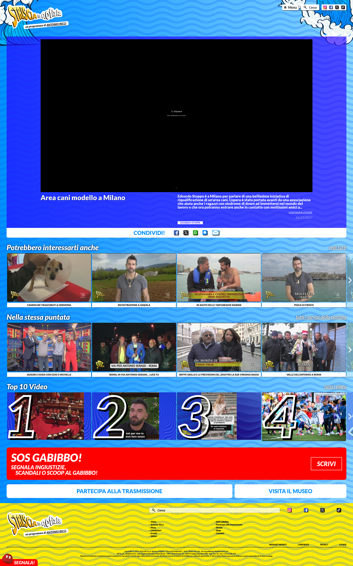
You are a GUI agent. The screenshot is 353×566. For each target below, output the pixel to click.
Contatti (220, 533)
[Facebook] (331, 7)
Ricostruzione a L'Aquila (134, 305)
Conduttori (156, 530)
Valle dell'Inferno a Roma (304, 374)
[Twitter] (337, 7)
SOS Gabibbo (222, 521)
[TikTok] (343, 7)
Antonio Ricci (157, 524)
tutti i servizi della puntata (321, 317)
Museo (219, 527)
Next (350, 280)
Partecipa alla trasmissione (119, 491)
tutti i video (335, 386)
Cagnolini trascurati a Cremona (49, 305)
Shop (218, 530)
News (153, 527)
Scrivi (326, 463)
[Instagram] (325, 7)
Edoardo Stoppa (190, 222)
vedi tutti (337, 247)
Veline (154, 536)
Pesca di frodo (304, 305)
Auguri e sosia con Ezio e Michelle (49, 374)
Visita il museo (290, 491)
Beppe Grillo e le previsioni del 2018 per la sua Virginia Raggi (219, 374)
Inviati (154, 533)
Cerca (313, 7)
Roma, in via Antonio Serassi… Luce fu (134, 374)
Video (153, 521)
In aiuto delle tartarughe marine (219, 305)
